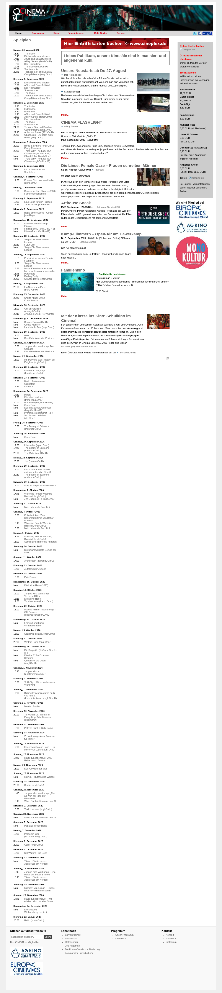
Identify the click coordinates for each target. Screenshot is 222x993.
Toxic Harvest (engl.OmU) (38, 809)
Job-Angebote (72, 945)
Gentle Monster (32, 324)
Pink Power (30, 577)
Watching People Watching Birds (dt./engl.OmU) (38, 495)
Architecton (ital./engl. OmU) (39, 560)
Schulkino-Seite (128, 352)
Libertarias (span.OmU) (36, 445)
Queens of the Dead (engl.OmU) (35, 661)
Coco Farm (30, 405)
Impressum (71, 938)
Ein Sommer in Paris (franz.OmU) (35, 288)
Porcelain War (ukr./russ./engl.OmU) (35, 835)
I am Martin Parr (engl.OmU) (39, 327)
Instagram (171, 942)
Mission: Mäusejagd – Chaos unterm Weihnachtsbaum (39, 889)
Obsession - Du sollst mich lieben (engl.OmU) (38, 136)
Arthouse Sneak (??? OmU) (39, 132)
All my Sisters (71, 126)
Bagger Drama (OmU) (36, 322)
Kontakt (170, 935)
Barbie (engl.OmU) (34, 785)
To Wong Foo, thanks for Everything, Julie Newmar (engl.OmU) (37, 717)
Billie (26, 335)
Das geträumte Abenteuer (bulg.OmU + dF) (37, 409)
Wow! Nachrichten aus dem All (40, 801)
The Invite (29, 53)
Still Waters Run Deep (35, 853)
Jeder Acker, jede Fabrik (37, 204)
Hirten (27, 394)
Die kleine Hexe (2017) (36, 585)
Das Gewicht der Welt (35, 768)
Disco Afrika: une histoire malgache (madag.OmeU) (38, 470)
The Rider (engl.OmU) (36, 453)
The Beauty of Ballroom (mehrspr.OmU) (36, 427)
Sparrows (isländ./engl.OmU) (39, 633)
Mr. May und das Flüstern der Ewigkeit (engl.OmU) (39, 361)
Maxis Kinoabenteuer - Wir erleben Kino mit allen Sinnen (39, 900)
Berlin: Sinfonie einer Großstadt (35, 382)
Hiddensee (30, 109)
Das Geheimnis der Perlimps (39, 338)
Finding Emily (31, 276)
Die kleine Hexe (32, 598)
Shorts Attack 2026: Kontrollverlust (34, 299)
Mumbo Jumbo (32, 706)
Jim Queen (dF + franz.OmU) (39, 499)
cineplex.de (189, 49)
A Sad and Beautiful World (37, 58)
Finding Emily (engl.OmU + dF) (40, 228)
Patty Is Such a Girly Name (38, 728)
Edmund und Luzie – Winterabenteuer (35, 624)
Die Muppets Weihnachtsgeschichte (36, 910)
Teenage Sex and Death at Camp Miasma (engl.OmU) (38, 73)
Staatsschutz (71, 91)
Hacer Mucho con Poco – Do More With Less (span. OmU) (39, 748)
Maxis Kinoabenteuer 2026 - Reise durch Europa (39, 759)
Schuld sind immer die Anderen (40, 541)
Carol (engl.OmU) (33, 844)
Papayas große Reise (35, 825)
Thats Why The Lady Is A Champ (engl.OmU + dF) (37, 152)
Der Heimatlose (73, 74)
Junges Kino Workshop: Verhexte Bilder (36, 594)
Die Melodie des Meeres (37, 56)
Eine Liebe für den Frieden (38, 202)
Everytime (29, 111)
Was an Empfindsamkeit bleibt (40, 485)
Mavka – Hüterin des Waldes (39, 777)
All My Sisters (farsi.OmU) (38, 61)
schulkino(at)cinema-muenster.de (78, 346)
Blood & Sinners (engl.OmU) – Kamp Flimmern (40, 147)
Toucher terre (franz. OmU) (38, 601)
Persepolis (29, 273)
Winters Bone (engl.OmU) (37, 642)
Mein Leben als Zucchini (37, 507)
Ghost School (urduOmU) (37, 156)
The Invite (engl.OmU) (36, 66)
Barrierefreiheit (72, 935)
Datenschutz (71, 942)
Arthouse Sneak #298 (108, 207)
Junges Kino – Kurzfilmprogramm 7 (35, 672)
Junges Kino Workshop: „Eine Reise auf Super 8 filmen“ (40, 873)
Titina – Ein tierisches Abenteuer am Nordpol (36, 862)
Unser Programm (124, 935)
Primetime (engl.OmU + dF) (38, 402)
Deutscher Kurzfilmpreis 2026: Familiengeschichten (40, 192)
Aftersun (99, 169)
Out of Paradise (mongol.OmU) (32, 310)
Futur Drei (29, 244)
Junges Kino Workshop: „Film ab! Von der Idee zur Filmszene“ (39, 796)
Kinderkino (120, 938)
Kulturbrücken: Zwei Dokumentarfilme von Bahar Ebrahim (39, 518)
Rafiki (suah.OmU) (34, 920)
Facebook (171, 938)
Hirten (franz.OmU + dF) (37, 231)
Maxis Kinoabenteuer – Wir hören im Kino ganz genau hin (39, 269)
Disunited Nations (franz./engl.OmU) (33, 398)
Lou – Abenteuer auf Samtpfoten (34, 170)
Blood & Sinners (88, 242)
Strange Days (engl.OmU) (38, 279)
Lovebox (28, 386)
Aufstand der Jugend (35, 569)
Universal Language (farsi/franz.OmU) (34, 371)
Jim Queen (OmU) (34, 461)
